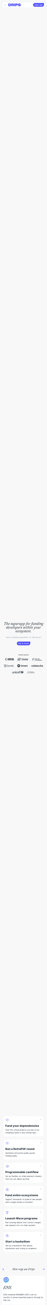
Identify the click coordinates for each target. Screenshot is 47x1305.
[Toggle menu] (5, 4)
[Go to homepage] (14, 4)
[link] (38, 4)
